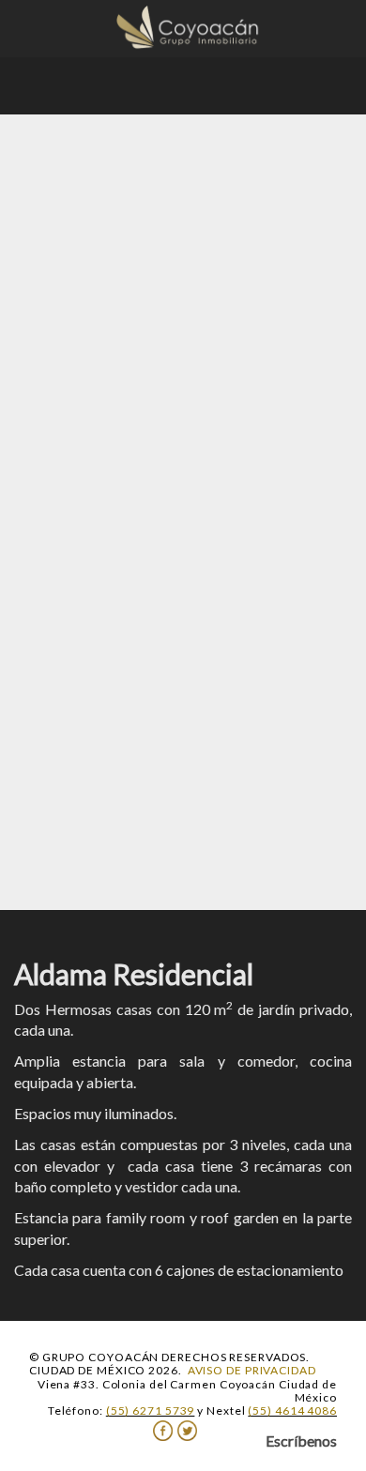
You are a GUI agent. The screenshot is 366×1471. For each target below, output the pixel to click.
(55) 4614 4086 (292, 1410)
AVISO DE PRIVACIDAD (252, 1370)
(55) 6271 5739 (150, 1410)
